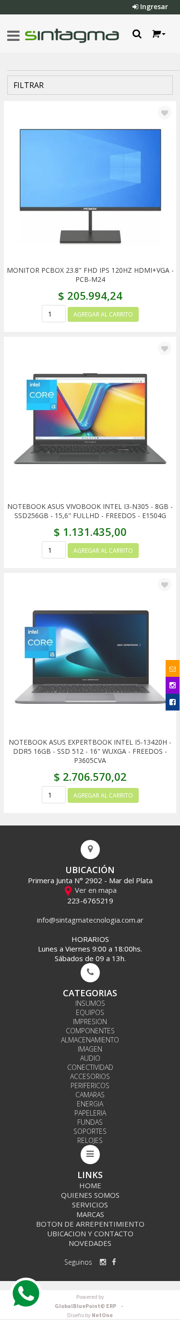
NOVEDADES (90, 1243)
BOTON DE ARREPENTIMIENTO (90, 1224)
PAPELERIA (90, 1112)
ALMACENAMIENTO (90, 1039)
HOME (90, 1185)
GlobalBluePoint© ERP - (90, 1301)
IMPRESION (90, 1021)
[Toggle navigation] (13, 36)
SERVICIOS (90, 1204)
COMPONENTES (90, 1030)
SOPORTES (90, 1131)
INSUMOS (90, 1003)
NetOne (90, 1315)
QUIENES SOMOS (90, 1195)
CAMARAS (90, 1094)
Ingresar (153, 6)
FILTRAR (28, 85)
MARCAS (90, 1214)
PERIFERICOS (90, 1085)
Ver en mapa (95, 890)
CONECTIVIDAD (90, 1067)
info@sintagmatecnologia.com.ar (90, 920)
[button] (158, 34)
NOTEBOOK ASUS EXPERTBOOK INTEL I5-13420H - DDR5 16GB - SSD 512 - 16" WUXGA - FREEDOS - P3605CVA (90, 751)
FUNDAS (90, 1122)
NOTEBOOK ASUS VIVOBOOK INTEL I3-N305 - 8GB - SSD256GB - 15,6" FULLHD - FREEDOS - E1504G (90, 511)
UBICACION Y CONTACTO (90, 1233)
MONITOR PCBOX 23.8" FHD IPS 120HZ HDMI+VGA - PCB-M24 (90, 275)
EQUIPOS (90, 1012)
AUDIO (90, 1058)
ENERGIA (90, 1103)
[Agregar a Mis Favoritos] (164, 113)
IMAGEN (90, 1048)
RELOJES (90, 1140)
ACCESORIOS (90, 1076)
